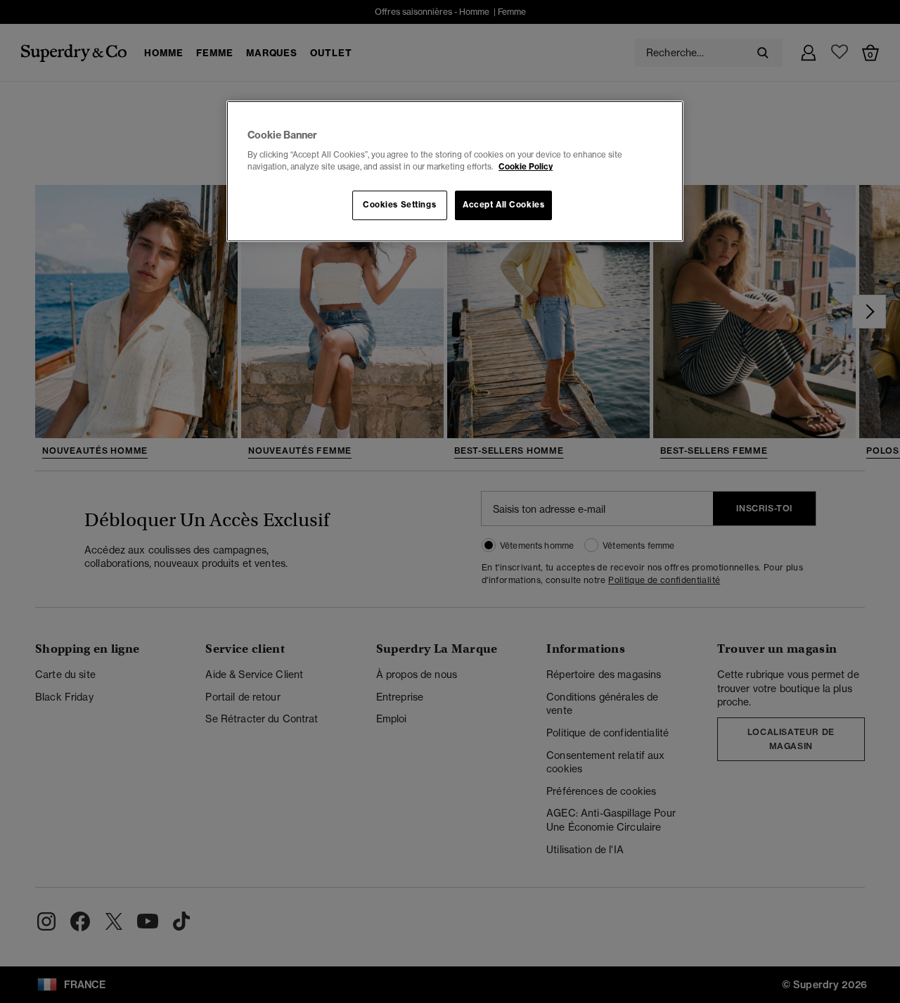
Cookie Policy (526, 167)
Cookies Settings (399, 205)
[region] (454, 172)
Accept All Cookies (503, 205)
